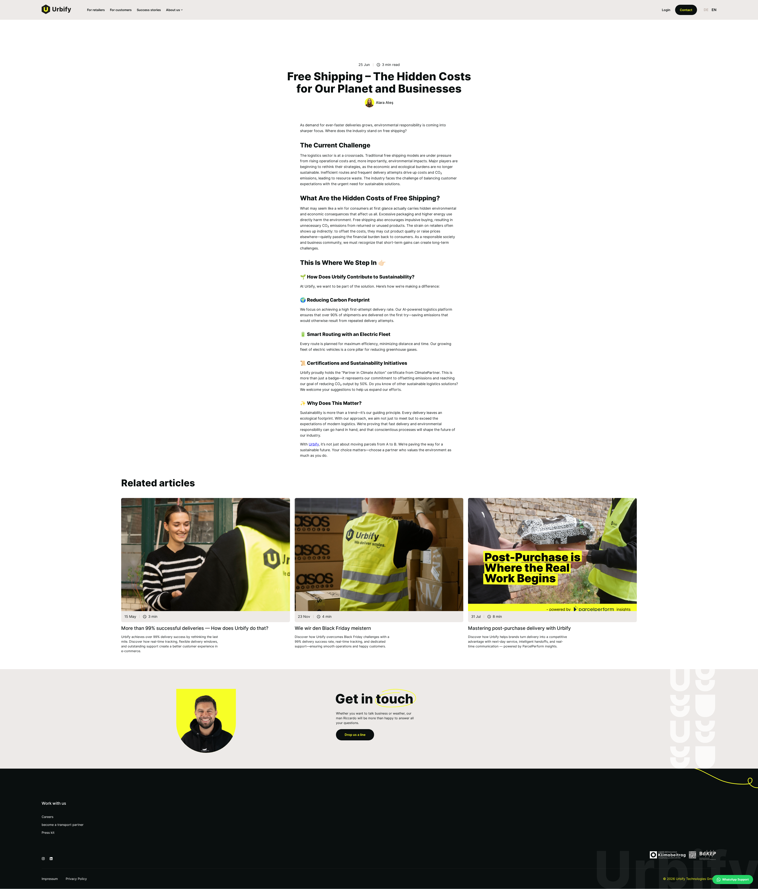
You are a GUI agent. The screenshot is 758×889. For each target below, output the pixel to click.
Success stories (149, 10)
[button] (174, 10)
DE (706, 10)
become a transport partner (62, 825)
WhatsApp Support (735, 879)
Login (666, 10)
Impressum (50, 879)
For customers (121, 10)
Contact (686, 10)
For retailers (96, 10)
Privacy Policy (76, 879)
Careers (47, 817)
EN (714, 10)
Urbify (314, 444)
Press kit (48, 833)
